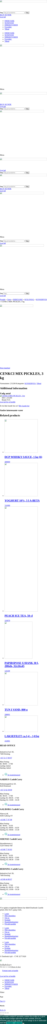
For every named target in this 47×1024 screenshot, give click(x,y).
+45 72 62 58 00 (6, 790)
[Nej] (23, 1023)
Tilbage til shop (15, 967)
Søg (1, 13)
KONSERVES (41, 300)
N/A (3, 1010)
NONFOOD (9, 23)
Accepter (10, 1023)
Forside (2, 300)
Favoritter (8, 27)
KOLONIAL (29, 300)
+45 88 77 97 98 (6, 820)
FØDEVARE (9, 21)
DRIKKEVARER (11, 25)
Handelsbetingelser (11, 922)
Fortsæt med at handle (10, 971)
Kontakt (7, 920)
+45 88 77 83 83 (6, 849)
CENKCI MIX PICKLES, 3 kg (13, 396)
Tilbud (7, 29)
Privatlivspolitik (10, 924)
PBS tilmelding (10, 916)
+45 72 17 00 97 (6, 758)
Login (7, 914)
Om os (7, 918)
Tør (2, 1001)
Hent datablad (5, 368)
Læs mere (18, 1023)
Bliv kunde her (24, 406)
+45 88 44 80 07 (6, 879)
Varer (9, 300)
